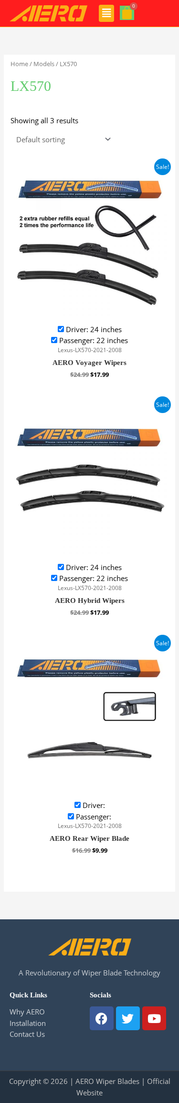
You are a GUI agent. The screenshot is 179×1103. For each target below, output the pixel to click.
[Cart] (127, 13)
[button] (107, 13)
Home (19, 63)
